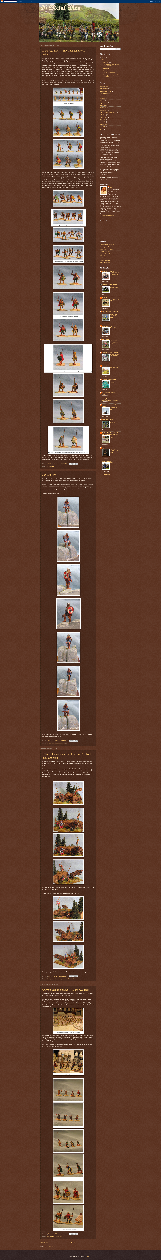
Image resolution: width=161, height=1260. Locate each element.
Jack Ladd (71, 978)
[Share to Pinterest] (77, 464)
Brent (111, 187)
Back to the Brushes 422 (113, 328)
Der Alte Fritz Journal (105, 251)
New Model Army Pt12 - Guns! (114, 300)
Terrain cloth (103, 124)
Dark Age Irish (50, 466)
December (106, 62)
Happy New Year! (106, 394)
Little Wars (103, 115)
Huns (111, 462)
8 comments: (62, 976)
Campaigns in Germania (106, 247)
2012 (103, 57)
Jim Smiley (103, 107)
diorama (57, 743)
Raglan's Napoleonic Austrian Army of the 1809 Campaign (110, 433)
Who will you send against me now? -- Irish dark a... (111, 71)
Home (73, 1242)
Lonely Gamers (106, 399)
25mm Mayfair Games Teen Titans (113, 316)
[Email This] (70, 464)
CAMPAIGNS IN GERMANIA (110, 352)
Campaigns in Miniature (106, 249)
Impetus (102, 100)
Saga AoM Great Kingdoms (114, 421)
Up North (102, 126)
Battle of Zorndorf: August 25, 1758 (114, 273)
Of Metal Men (60, 8)
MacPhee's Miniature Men (109, 284)
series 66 (62, 743)
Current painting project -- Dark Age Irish (65, 989)
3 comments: (63, 463)
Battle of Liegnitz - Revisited (114, 381)
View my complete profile (107, 215)
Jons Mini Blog (106, 461)
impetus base (63, 978)
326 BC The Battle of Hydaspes (110, 400)
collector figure (51, 743)
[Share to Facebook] (76, 464)
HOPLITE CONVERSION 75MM (114, 451)
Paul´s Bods (105, 298)
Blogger (89, 1256)
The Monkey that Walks (108, 392)
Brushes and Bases (107, 326)
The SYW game (114, 367)
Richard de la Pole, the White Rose (114, 342)
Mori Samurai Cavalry (113, 436)
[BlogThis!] (72, 464)
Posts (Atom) (51, 1246)
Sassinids (102, 119)
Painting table (58, 1236)
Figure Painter (106, 447)
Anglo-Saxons (104, 86)
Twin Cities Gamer (105, 262)
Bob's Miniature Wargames (107, 244)
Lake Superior (104, 110)
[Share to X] (74, 464)
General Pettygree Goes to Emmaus (114, 354)
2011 (103, 60)
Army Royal (105, 339)
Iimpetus (102, 98)
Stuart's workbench (105, 260)
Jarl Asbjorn (49, 474)
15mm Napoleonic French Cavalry (114, 286)
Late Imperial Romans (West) (108, 112)
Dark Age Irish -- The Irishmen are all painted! (111, 65)
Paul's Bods (103, 257)
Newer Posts (45, 1242)
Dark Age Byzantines (105, 91)
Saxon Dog (105, 366)
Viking (67, 743)
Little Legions (106, 474)
